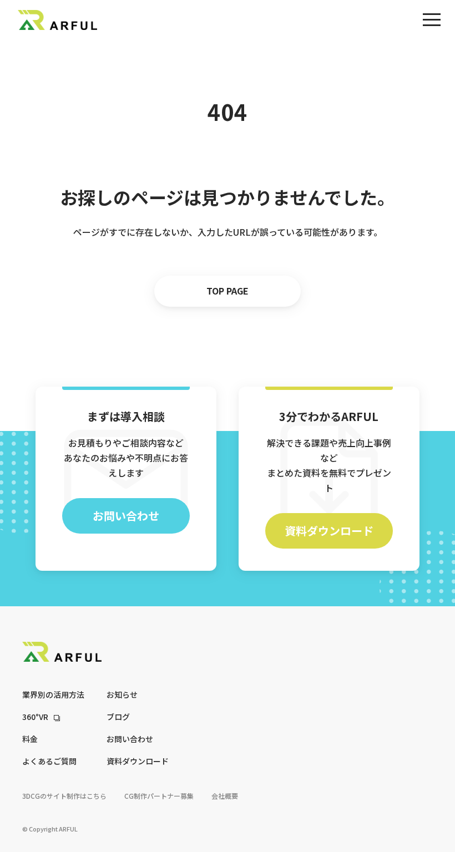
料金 (30, 738)
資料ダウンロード (329, 531)
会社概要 (224, 795)
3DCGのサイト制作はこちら (64, 795)
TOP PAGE (227, 290)
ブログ (118, 716)
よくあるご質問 (49, 761)
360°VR (35, 716)
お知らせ (122, 694)
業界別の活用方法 (53, 694)
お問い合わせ (126, 516)
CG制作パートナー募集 (159, 795)
